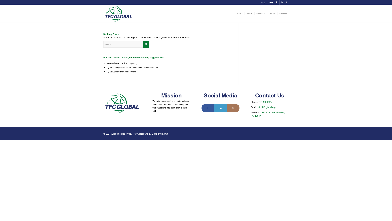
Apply (270, 2)
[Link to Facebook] (286, 2)
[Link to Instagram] (281, 2)
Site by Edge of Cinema (156, 133)
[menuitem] (263, 2)
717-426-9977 (265, 101)
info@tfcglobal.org (266, 107)
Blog (263, 2)
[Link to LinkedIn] (277, 2)
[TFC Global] (118, 14)
